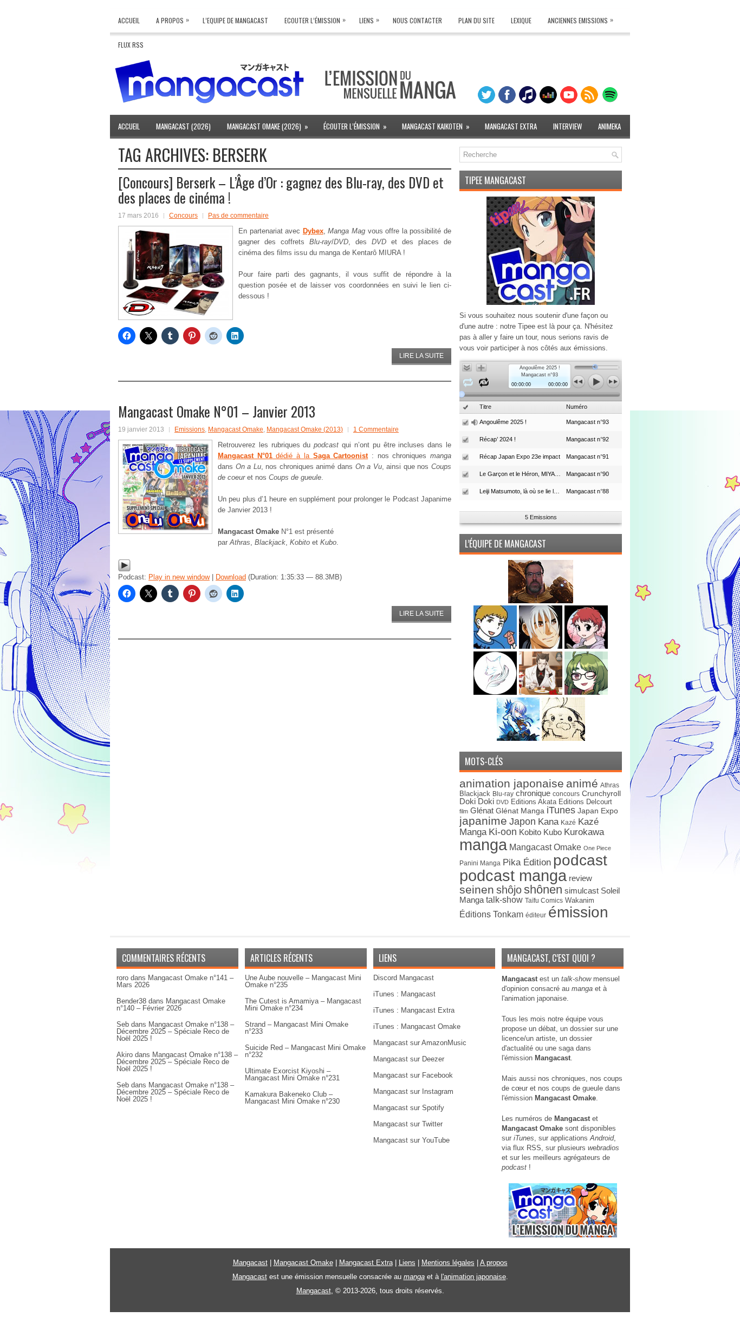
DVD (502, 802)
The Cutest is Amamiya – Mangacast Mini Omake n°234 (303, 1004)
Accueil (129, 20)
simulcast (581, 890)
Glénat (482, 810)
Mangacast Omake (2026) (267, 126)
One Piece (597, 848)
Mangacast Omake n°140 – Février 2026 (170, 1004)
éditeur (535, 914)
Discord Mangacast (403, 978)
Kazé (568, 822)
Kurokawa (584, 832)
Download (231, 577)
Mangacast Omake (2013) (305, 429)
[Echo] (519, 738)
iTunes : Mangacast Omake (416, 1026)
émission (578, 912)
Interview (567, 126)
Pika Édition (527, 862)
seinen (476, 889)
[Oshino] (541, 692)
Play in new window (179, 577)
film (463, 811)
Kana (548, 822)
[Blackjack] (541, 646)
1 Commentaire (376, 429)
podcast (580, 860)
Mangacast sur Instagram (413, 1091)
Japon (522, 821)
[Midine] (586, 646)
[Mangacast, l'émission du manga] (563, 1235)
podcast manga (513, 875)
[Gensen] (563, 738)
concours (566, 793)
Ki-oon (503, 831)
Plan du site (476, 20)
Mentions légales (448, 1263)
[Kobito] (540, 601)
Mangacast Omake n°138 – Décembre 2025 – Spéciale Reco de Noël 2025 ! (175, 1031)
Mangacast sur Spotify (408, 1108)
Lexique (521, 20)
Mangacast (250, 1263)
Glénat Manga (520, 811)
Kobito (530, 832)
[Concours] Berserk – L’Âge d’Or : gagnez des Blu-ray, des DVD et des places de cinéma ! (281, 189)
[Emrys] (496, 692)
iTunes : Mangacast (404, 994)
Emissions (189, 429)
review (580, 878)
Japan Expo (597, 810)
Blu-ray (503, 794)
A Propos (172, 20)
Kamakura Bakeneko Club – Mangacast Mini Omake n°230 (292, 1097)
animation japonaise (511, 783)
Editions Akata (533, 802)
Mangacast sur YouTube (411, 1140)
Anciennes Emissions (580, 20)
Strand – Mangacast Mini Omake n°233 (296, 1027)
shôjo (509, 890)
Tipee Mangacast (495, 180)
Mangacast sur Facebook (413, 1075)
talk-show (504, 899)
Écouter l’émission (355, 126)
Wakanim (579, 900)
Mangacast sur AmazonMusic (419, 1043)
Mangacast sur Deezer (408, 1059)
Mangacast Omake (235, 429)
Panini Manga (480, 862)
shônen (543, 889)
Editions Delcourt (585, 802)
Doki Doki (476, 801)
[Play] (124, 569)
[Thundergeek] (496, 646)
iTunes (561, 810)
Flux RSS (131, 44)
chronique (533, 793)
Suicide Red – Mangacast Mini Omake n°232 (305, 1051)
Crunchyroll (601, 793)
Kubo (552, 832)
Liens (369, 20)
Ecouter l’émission (315, 20)
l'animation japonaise (473, 1277)
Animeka (609, 126)
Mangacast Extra (511, 126)
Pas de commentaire (238, 215)
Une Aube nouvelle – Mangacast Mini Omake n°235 (303, 981)
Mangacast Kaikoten (436, 126)
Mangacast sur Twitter (408, 1124)
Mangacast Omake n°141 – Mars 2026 (174, 981)
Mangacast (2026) (183, 126)
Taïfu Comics (544, 900)
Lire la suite (421, 356)
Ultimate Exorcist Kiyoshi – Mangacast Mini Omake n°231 (292, 1074)
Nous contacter (417, 20)
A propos (494, 1263)
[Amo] (586, 692)
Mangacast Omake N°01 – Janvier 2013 (216, 411)
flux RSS (527, 1148)
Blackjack (474, 794)
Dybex (313, 231)
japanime (483, 820)
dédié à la (293, 456)
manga (483, 844)
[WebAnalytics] (370, 1326)
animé (582, 783)
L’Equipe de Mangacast (235, 20)
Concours (183, 215)
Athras (609, 785)
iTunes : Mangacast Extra (414, 1010)
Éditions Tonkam (491, 914)
